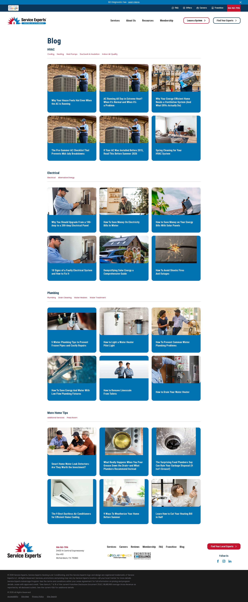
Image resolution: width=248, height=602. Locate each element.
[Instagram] (223, 561)
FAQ (176, 8)
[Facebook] (217, 561)
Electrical (51, 177)
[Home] (26, 20)
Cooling (50, 54)
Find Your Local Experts (222, 546)
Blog (182, 546)
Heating (60, 54)
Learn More (134, 2)
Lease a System (194, 20)
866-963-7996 (234, 8)
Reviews (135, 546)
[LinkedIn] (229, 561)
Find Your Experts (225, 20)
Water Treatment (98, 297)
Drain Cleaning (65, 297)
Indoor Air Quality (110, 54)
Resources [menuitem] (148, 20)
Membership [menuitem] (166, 20)
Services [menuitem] (115, 20)
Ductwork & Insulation (90, 54)
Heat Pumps (71, 54)
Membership (149, 546)
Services (111, 546)
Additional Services (55, 417)
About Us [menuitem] (131, 20)
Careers (203, 8)
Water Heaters (80, 297)
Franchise (219, 8)
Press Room (72, 417)
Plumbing (51, 297)
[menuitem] (12, 596)
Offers (189, 8)
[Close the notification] (240, 2)
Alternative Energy (66, 177)
